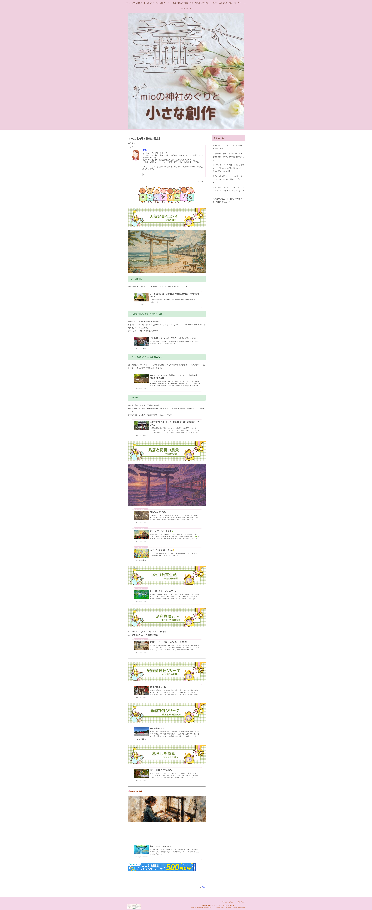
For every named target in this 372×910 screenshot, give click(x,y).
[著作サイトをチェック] (144, 174)
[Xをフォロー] (147, 174)
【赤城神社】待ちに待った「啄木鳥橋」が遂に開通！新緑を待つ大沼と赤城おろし (228, 157)
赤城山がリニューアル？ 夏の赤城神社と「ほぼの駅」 (228, 146)
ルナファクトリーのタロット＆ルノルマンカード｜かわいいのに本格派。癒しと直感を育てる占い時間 (228, 168)
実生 (145, 150)
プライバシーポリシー (228, 902)
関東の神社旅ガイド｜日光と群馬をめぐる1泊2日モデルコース (228, 200)
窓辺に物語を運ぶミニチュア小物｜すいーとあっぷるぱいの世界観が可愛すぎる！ (228, 179)
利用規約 (235, 907)
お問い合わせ (241, 902)
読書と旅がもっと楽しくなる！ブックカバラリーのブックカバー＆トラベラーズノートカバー (228, 191)
